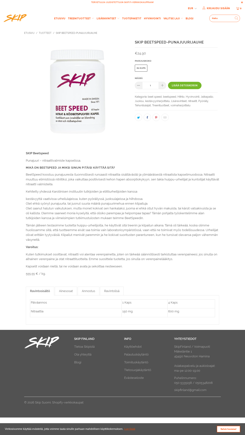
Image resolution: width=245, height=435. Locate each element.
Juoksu (139, 101)
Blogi (190, 18)
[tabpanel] (122, 310)
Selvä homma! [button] (228, 429)
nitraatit (192, 101)
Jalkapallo (207, 96)
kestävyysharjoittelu (157, 101)
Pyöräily (203, 101)
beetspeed (169, 96)
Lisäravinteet (107, 18)
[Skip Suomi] (21, 18)
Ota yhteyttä (83, 354)
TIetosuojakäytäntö (137, 370)
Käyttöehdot (133, 346)
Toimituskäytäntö (136, 362)
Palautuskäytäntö (136, 354)
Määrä (139, 78)
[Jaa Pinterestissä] (156, 117)
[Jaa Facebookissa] (147, 117)
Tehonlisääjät (143, 105)
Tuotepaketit (132, 18)
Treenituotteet (80, 18)
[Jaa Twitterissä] (138, 117)
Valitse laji (172, 18)
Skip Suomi (43, 402)
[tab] (40, 291)
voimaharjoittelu (180, 105)
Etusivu (60, 18)
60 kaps (141, 68)
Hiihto (181, 96)
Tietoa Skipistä (84, 346)
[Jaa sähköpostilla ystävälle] (165, 117)
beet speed (155, 96)
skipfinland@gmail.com (190, 390)
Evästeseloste (134, 378)
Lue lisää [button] (129, 429)
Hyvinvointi (152, 18)
